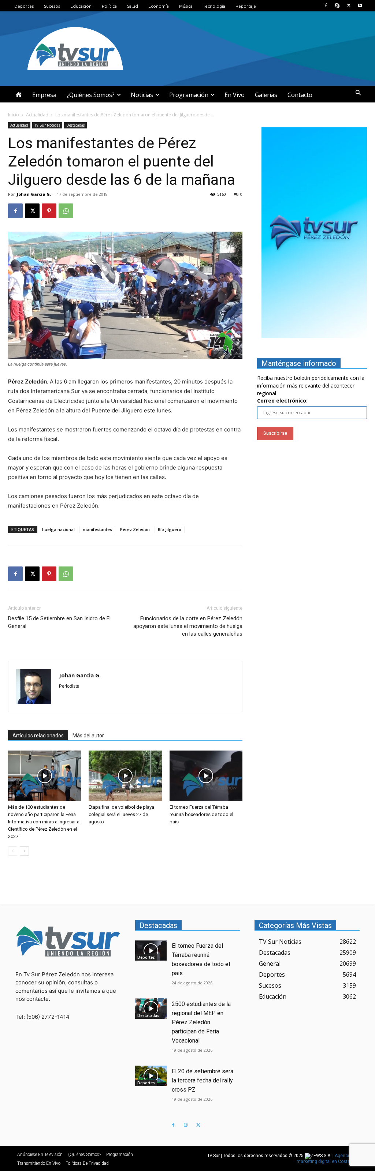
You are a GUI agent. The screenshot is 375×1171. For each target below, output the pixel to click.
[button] (358, 93)
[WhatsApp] (66, 210)
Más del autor (88, 735)
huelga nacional (58, 529)
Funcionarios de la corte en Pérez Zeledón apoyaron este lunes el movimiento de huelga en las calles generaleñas (187, 626)
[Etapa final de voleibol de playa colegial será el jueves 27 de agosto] (125, 776)
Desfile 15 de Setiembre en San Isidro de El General (59, 622)
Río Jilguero (169, 529)
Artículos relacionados (38, 735)
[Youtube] (360, 5)
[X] (348, 5)
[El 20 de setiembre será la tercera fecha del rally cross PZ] (151, 1076)
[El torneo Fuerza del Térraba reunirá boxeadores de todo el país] (206, 776)
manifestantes (97, 529)
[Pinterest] (49, 210)
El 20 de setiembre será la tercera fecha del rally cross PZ (202, 1080)
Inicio (13, 115)
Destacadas (75, 125)
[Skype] (337, 5)
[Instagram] (185, 1125)
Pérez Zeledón (135, 529)
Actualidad (37, 115)
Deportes (146, 957)
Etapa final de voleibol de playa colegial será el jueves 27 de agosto (121, 814)
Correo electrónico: (282, 400)
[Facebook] (325, 5)
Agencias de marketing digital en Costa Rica (328, 1158)
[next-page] (24, 851)
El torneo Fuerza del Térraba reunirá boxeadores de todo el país (201, 814)
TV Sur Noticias (47, 125)
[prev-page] (12, 851)
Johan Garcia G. (34, 194)
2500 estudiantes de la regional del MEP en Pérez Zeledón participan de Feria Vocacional (201, 1022)
